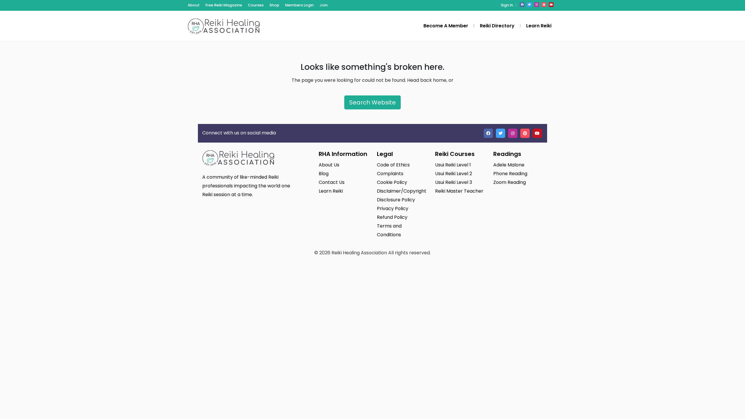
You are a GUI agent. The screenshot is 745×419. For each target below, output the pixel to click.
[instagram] (536, 4)
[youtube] (551, 4)
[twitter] (529, 4)
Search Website (372, 102)
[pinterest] (544, 4)
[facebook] (522, 4)
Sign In (507, 5)
